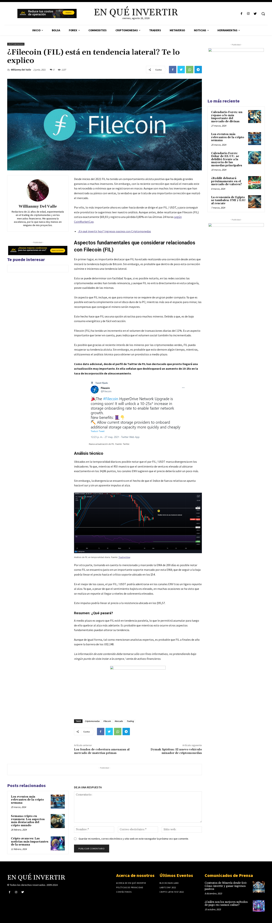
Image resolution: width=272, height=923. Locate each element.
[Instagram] (248, 13)
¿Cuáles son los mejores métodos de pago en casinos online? (226, 903)
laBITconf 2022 (167, 887)
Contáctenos (124, 892)
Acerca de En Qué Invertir (131, 883)
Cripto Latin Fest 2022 (171, 892)
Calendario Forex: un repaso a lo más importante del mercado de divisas (226, 116)
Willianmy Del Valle (21, 69)
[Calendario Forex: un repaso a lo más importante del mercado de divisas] (254, 116)
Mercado (119, 721)
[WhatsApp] (189, 69)
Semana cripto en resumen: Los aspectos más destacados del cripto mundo (28, 820)
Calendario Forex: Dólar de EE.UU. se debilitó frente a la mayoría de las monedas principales (226, 159)
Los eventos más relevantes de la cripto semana (27, 800)
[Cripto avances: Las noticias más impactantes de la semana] (58, 843)
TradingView (124, 557)
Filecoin (107, 721)
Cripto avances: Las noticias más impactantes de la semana (29, 841)
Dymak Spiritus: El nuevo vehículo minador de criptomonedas (176, 751)
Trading (130, 721)
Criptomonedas (16, 44)
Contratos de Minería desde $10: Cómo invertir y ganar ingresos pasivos (226, 886)
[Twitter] (255, 13)
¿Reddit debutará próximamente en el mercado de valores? (226, 181)
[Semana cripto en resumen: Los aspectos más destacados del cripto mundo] (58, 821)
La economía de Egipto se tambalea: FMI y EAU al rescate (228, 200)
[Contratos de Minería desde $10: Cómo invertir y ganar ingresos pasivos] (259, 887)
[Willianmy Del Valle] (38, 190)
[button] (263, 13)
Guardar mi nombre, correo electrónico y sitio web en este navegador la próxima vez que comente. (134, 838)
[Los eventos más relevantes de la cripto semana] (58, 802)
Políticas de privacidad (129, 887)
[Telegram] (198, 69)
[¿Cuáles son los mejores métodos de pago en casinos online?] (259, 906)
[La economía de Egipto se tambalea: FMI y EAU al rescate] (254, 201)
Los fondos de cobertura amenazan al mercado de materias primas (102, 751)
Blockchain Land (169, 883)
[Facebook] (241, 13)
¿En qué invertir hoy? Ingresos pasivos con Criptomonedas (114, 231)
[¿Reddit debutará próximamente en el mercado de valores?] (254, 182)
